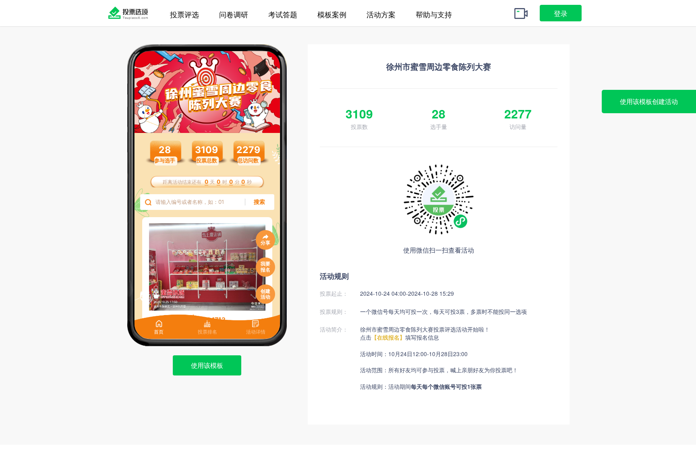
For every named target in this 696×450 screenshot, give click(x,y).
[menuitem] (184, 1)
